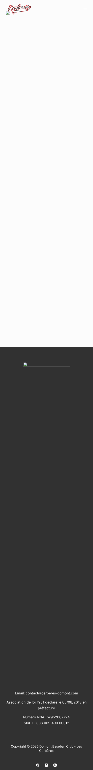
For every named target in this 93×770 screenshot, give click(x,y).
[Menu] (85, 8)
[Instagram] (46, 765)
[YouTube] (55, 765)
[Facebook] (37, 765)
